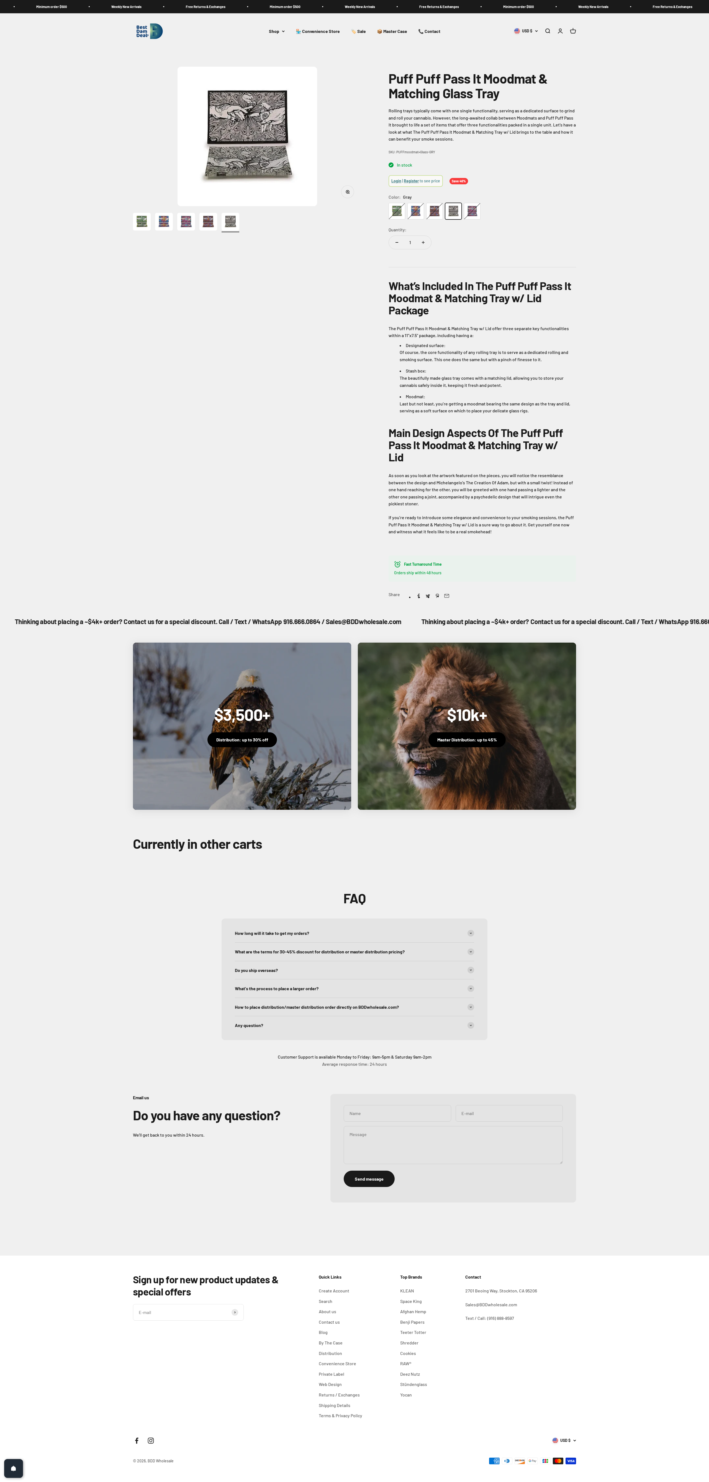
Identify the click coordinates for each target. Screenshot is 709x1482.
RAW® (405, 1363)
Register (411, 181)
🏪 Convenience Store (318, 31)
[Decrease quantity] (397, 242)
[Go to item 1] (142, 222)
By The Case (331, 1342)
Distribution (330, 1353)
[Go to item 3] (186, 222)
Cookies (408, 1353)
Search (325, 1301)
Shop (274, 31)
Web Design (330, 1384)
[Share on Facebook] (418, 596)
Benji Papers (412, 1322)
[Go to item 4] (208, 222)
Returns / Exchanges (339, 1394)
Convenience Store (337, 1363)
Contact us (329, 1322)
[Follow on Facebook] (136, 1440)
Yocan (406, 1394)
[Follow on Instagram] (151, 1440)
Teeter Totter (413, 1332)
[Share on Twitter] (428, 596)
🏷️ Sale (358, 31)
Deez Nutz (410, 1374)
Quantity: (398, 229)
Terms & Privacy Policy (340, 1415)
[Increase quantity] (423, 242)
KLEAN (407, 1290)
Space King (411, 1301)
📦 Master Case (392, 31)
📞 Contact (429, 31)
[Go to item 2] (164, 222)
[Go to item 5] (230, 222)
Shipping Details (334, 1405)
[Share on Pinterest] (437, 596)
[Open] (13, 1468)
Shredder (409, 1342)
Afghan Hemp (413, 1311)
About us (327, 1311)
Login (396, 181)
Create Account (334, 1290)
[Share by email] (446, 596)
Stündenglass (413, 1384)
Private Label (331, 1374)
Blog (323, 1332)
